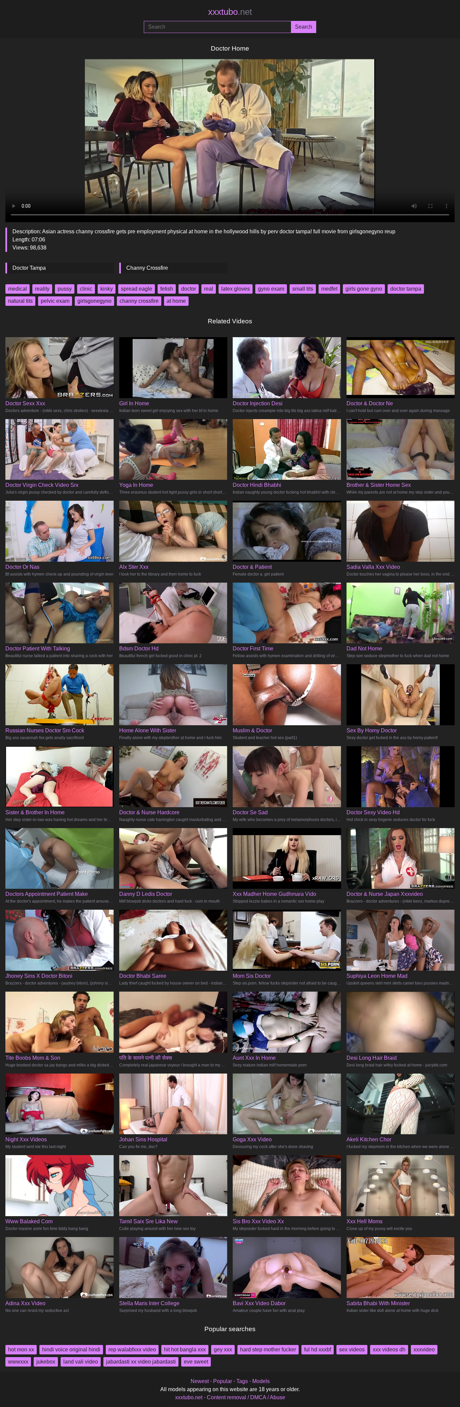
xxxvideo (424, 1349)
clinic (86, 289)
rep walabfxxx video (132, 1349)
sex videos (352, 1349)
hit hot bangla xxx (185, 1349)
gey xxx (223, 1349)
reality (42, 289)
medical (17, 289)
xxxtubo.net (188, 1397)
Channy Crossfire (147, 268)
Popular (222, 1381)
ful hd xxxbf (317, 1349)
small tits (302, 289)
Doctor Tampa (29, 268)
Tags (242, 1381)
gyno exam (271, 289)
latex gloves (235, 289)
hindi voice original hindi (71, 1349)
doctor (188, 289)
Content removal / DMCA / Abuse (246, 1397)
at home (176, 301)
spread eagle (136, 289)
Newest (200, 1381)
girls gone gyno (364, 289)
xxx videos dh (389, 1349)
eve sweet (196, 1362)
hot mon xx (21, 1349)
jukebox (45, 1362)
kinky (106, 289)
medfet (329, 289)
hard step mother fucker (268, 1349)
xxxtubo (230, 12)
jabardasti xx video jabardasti (141, 1362)
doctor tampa (405, 289)
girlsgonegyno (94, 301)
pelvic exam (55, 301)
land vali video (80, 1362)
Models (261, 1381)
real (208, 289)
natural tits (20, 301)
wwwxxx (18, 1362)
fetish (166, 289)
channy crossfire (139, 301)
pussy (65, 289)
